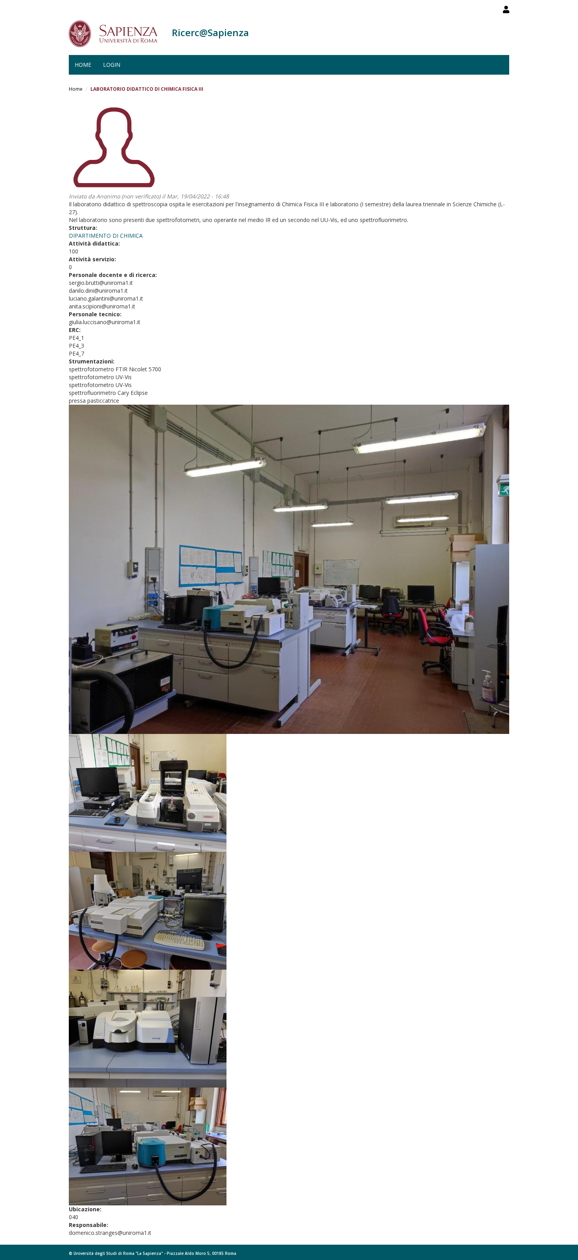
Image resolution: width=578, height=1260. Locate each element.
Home (83, 64)
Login (111, 64)
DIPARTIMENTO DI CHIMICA (106, 235)
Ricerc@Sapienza (210, 32)
